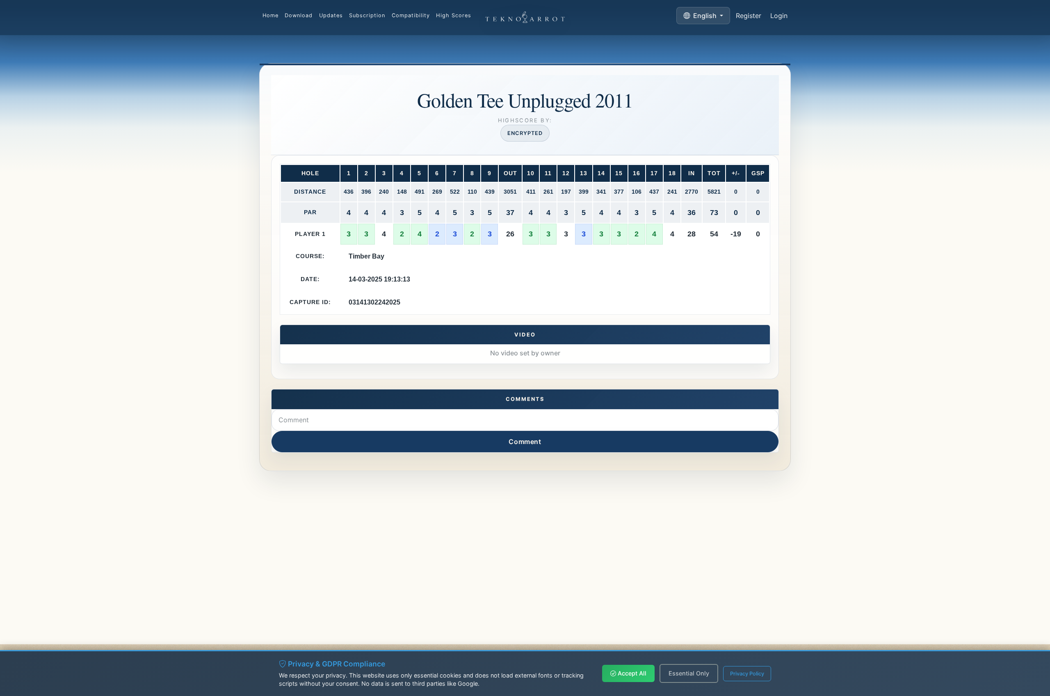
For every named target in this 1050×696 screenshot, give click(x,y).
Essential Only (689, 673)
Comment (525, 441)
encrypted (525, 133)
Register (748, 15)
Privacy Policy (747, 674)
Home (270, 15)
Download (299, 15)
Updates (331, 15)
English (705, 15)
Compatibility (411, 15)
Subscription (367, 15)
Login (779, 15)
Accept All (631, 673)
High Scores (453, 15)
